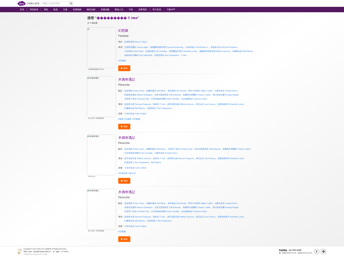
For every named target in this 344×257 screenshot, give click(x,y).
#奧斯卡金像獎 (124, 119)
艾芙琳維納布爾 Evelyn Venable (165, 99)
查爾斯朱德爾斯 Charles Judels (197, 95)
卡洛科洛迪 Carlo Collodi (135, 113)
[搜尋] (71, 3)
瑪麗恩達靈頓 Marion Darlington (138, 95)
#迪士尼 (132, 173)
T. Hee (184, 55)
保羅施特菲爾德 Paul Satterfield (138, 55)
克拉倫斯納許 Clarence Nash (194, 99)
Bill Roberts (156, 162)
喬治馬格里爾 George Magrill (225, 95)
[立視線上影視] (28, 3)
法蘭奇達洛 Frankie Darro (225, 91)
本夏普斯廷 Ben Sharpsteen (166, 55)
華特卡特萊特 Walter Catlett (200, 91)
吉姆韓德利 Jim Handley (156, 51)
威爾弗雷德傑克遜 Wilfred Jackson (214, 51)
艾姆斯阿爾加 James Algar (136, 47)
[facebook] (316, 251)
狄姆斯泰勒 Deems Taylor (135, 42)
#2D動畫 (122, 60)
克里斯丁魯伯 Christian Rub (136, 99)
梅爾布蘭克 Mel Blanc (156, 91)
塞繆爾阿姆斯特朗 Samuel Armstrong (166, 47)
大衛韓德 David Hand (133, 51)
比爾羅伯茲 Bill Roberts (242, 51)
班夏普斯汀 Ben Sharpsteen (159, 108)
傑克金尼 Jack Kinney (205, 104)
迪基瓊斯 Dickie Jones (134, 91)
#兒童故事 (122, 173)
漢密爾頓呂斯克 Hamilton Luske (183, 51)
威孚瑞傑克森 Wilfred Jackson (180, 104)
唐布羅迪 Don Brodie (177, 91)
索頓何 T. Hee (159, 104)
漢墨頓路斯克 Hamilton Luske (230, 104)
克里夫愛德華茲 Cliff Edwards (167, 95)
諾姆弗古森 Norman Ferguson (224, 47)
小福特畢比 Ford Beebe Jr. (197, 47)
